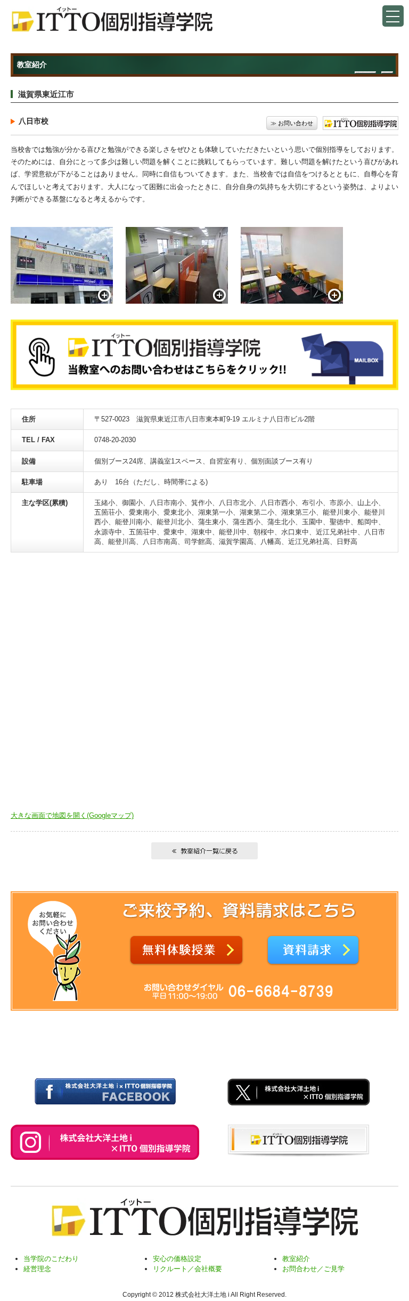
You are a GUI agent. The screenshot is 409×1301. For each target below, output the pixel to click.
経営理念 (37, 1269)
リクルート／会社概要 (187, 1269)
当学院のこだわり (51, 1259)
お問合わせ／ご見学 (313, 1269)
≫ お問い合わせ (292, 123)
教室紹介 (296, 1259)
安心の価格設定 (177, 1259)
